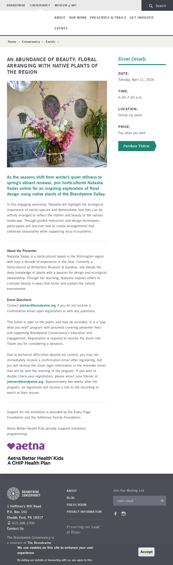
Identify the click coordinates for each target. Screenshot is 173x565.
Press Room (76, 505)
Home (12, 42)
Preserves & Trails (108, 18)
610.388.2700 (23, 523)
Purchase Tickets (136, 146)
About (60, 18)
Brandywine (16, 5)
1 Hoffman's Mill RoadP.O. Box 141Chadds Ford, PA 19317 (25, 512)
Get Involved (142, 18)
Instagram (123, 514)
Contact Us (15, 528)
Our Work (78, 18)
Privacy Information (84, 512)
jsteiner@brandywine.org (38, 305)
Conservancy (40, 5)
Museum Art (66, 5)
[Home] (23, 19)
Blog (71, 498)
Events (61, 28)
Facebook (115, 514)
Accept (146, 552)
